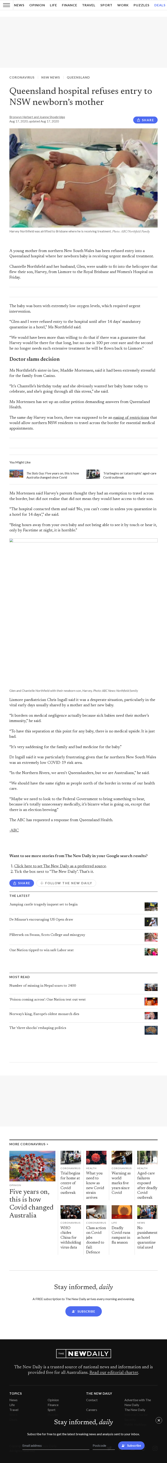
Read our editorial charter (113, 1373)
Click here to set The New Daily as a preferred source (60, 866)
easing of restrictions (131, 418)
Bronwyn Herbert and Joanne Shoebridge (37, 117)
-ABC (14, 831)
